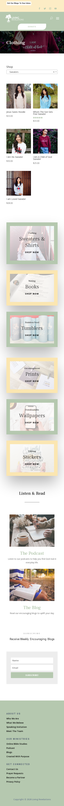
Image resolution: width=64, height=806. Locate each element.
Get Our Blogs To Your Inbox (19, 3)
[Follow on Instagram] (50, 8)
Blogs (9, 752)
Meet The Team (14, 731)
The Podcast (32, 553)
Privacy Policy (13, 781)
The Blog (32, 608)
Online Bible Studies (16, 743)
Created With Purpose (17, 756)
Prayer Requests (14, 773)
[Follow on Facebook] (39, 8)
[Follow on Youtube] (55, 8)
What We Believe (15, 722)
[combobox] (32, 72)
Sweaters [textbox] (31, 71)
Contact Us (12, 769)
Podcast (10, 748)
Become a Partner (15, 777)
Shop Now (32, 252)
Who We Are (12, 718)
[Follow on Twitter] (45, 8)
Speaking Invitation (16, 726)
